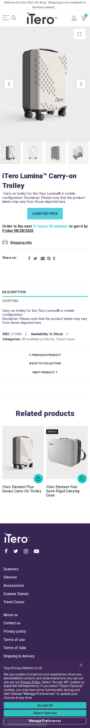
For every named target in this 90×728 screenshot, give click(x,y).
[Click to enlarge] (79, 34)
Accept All (45, 705)
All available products (38, 339)
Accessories (13, 585)
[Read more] (82, 478)
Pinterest (49, 258)
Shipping (10, 301)
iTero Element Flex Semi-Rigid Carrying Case (63, 491)
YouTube (36, 551)
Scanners (10, 569)
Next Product (44, 372)
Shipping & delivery (19, 656)
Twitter (35, 258)
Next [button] (81, 84)
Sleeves (10, 577)
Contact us (12, 623)
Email (43, 258)
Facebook (29, 258)
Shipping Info (21, 243)
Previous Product (46, 355)
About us (10, 615)
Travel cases (65, 339)
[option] (45, 84)
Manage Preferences (45, 721)
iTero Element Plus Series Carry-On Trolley (21, 489)
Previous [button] (9, 84)
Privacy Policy (31, 682)
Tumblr (54, 258)
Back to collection (45, 363)
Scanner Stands (16, 594)
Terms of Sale (14, 648)
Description (14, 292)
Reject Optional (45, 713)
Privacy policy (14, 631)
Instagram (26, 551)
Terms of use (14, 639)
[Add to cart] (38, 478)
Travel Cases (13, 602)
